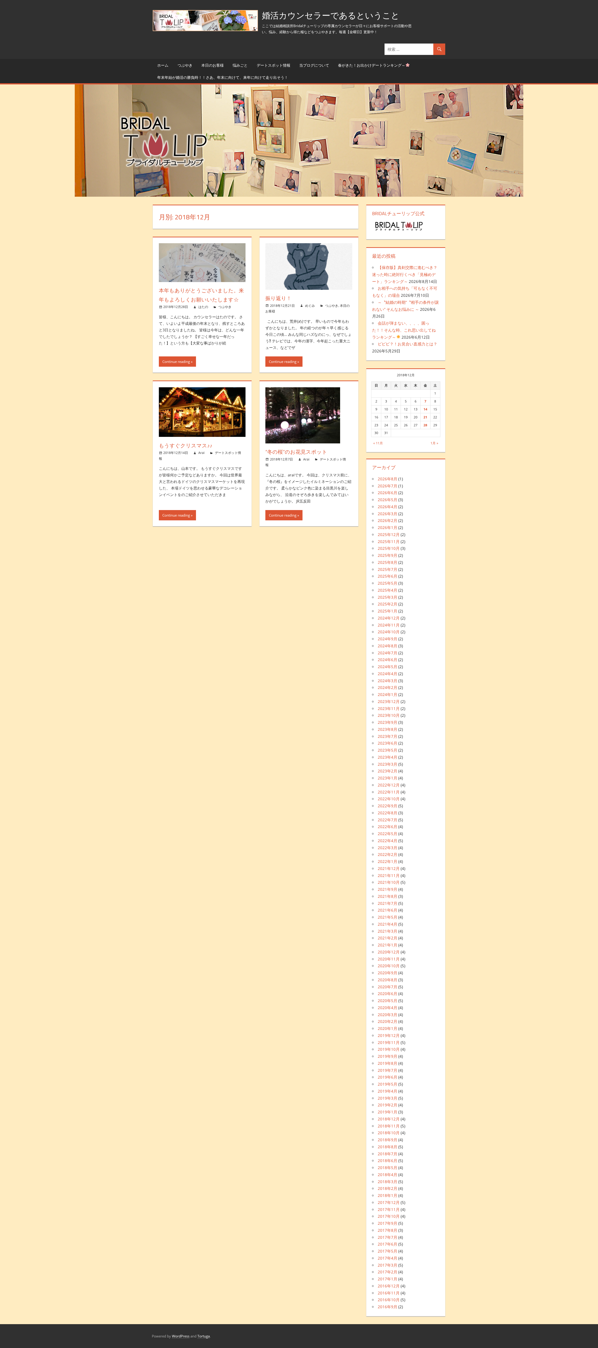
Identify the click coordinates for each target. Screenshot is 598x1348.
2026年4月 (387, 506)
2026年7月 (387, 486)
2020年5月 (387, 1000)
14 (425, 409)
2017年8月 (387, 1230)
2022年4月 (387, 840)
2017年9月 (387, 1223)
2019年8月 (387, 1063)
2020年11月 (389, 959)
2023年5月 (387, 750)
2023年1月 (387, 778)
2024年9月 (387, 638)
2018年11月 (389, 1126)
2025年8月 (387, 562)
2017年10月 (389, 1216)
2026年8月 (387, 479)
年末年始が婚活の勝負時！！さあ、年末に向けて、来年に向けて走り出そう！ (222, 77)
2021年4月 (387, 924)
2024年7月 (387, 653)
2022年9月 (387, 805)
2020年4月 (387, 1007)
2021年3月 (387, 931)
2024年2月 (387, 687)
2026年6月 (387, 492)
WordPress (180, 1336)
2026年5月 (387, 499)
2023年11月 (389, 708)
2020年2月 (387, 1021)
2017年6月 (387, 1244)
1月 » (434, 443)
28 (425, 425)
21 (425, 417)
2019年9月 (387, 1056)
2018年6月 (387, 1160)
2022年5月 (387, 833)
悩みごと (240, 65)
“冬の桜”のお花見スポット (296, 452)
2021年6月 (387, 910)
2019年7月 (387, 1070)
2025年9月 (387, 555)
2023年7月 (387, 736)
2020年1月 (387, 1028)
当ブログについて (314, 65)
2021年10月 (389, 882)
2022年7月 (387, 820)
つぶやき (185, 65)
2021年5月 (387, 917)
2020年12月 (389, 952)
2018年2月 (387, 1188)
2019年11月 (389, 1042)
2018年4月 (387, 1174)
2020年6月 (387, 993)
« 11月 (378, 443)
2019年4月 (387, 1091)
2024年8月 (387, 646)
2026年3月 (387, 513)
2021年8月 (387, 896)
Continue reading (176, 361)
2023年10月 (389, 715)
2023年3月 (387, 764)
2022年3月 (387, 847)
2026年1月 (387, 527)
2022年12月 (389, 785)
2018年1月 (387, 1195)
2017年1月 (387, 1279)
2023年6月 (387, 743)
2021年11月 (389, 875)
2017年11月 (389, 1209)
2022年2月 (387, 854)
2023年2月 (387, 771)
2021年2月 (387, 938)
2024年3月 (387, 680)
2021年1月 (387, 945)
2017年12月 (389, 1202)
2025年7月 (387, 569)
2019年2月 (387, 1105)
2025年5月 (387, 583)
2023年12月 (389, 701)
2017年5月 (387, 1251)
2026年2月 (387, 520)
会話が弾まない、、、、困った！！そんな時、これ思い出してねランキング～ (404, 330)
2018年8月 (387, 1146)
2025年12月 (389, 534)
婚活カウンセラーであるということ (330, 15)
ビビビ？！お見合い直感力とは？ (407, 344)
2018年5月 (387, 1167)
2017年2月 (387, 1272)
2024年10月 (389, 631)
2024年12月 (389, 618)
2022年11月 (389, 792)
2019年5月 (387, 1084)
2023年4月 (387, 757)
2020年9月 (387, 972)
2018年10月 (389, 1132)
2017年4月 (387, 1258)
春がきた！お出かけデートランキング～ (371, 65)
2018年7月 (387, 1153)
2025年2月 (387, 604)
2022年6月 (387, 826)
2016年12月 (389, 1286)
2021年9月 (387, 889)
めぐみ (310, 305)
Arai (201, 452)
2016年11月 (389, 1293)
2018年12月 (389, 1119)
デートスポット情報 (273, 65)
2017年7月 (387, 1237)
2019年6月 (387, 1077)
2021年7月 (387, 903)
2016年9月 (387, 1306)
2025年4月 (387, 590)
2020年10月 (389, 965)
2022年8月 (387, 812)
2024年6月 (387, 659)
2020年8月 (387, 979)
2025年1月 (387, 611)
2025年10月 (389, 548)
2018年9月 (387, 1139)
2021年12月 (389, 868)
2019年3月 (387, 1098)
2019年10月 (389, 1049)
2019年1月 (387, 1112)
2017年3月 (387, 1265)
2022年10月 (389, 798)
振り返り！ (278, 298)
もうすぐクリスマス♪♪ (185, 445)
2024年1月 (387, 694)
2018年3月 (387, 1181)
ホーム (162, 65)
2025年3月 (387, 597)
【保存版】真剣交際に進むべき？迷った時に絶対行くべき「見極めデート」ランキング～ (404, 274)
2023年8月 (387, 729)
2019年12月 (389, 1035)
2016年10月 (389, 1299)
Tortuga (203, 1336)
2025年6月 (387, 576)
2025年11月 (389, 541)
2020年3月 (387, 1014)
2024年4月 (387, 673)
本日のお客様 (212, 65)
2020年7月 (387, 986)
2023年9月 (387, 722)
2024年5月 (387, 666)
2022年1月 (387, 861)
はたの (203, 306)
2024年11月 (389, 625)
